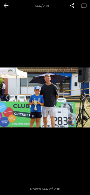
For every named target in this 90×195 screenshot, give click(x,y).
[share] (72, 6)
